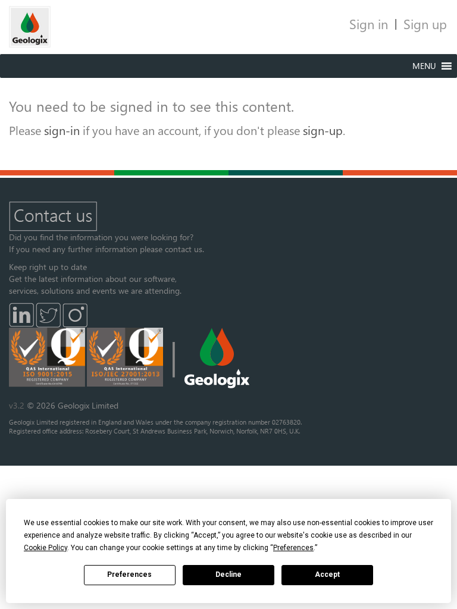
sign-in (62, 130)
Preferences (129, 574)
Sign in (368, 24)
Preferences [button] (293, 548)
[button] (424, 66)
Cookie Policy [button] (45, 548)
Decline (228, 574)
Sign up (425, 24)
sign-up (323, 130)
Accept (327, 574)
